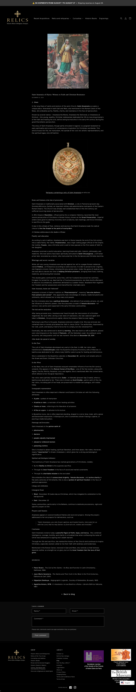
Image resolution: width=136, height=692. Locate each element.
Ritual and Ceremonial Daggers (40, 663)
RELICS (65, 687)
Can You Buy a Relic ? (63, 663)
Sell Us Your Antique (63, 656)
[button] (61, 18)
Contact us (60, 653)
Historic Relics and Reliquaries (40, 653)
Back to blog (69, 594)
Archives (59, 665)
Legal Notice (60, 667)
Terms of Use (61, 679)
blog (58, 660)
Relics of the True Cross (38, 656)
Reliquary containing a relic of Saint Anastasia (63, 192)
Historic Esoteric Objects (38, 665)
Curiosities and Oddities (38, 658)
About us (59, 670)
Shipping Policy (61, 674)
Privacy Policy (61, 672)
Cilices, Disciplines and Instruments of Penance (38, 668)
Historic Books (35, 660)
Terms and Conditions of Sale (66, 676)
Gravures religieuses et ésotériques (42, 671)
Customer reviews (62, 658)
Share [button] (36, 102)
